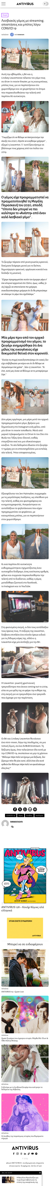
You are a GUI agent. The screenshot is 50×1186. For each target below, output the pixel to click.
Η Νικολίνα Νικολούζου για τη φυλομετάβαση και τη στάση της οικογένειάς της (27, 1180)
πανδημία (39, 815)
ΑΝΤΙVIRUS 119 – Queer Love (12, 992)
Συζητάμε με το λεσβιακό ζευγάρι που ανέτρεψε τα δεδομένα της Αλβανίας (21, 1088)
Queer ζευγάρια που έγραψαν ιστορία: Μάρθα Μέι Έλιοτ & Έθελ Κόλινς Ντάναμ (24, 1039)
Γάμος (20, 815)
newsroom (20, 34)
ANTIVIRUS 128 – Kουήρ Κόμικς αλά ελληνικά (22, 909)
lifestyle (4, 15)
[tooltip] (15, 809)
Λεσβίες (29, 815)
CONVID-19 (10, 815)
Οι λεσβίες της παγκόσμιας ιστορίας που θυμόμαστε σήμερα (22, 1137)
